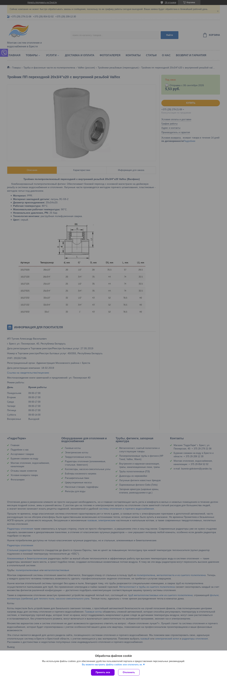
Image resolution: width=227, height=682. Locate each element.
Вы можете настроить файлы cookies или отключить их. (112, 664)
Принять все (103, 672)
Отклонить (129, 672)
